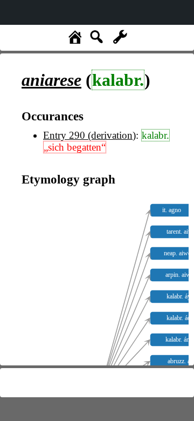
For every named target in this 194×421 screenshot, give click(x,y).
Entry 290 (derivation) (89, 135)
